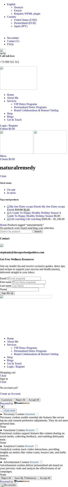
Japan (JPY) (20, 26)
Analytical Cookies (13, 446)
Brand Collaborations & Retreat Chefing (36, 110)
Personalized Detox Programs (30, 107)
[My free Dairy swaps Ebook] (24, 206)
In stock (11, 192)
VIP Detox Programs (25, 104)
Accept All (34, 400)
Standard (30, 414)
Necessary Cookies (14, 414)
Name (3, 289)
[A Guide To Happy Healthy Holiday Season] (33, 212)
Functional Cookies (14, 430)
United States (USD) (25, 19)
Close (3, 176)
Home (3, 224)
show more (9, 410)
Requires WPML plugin (27, 13)
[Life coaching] (16, 219)
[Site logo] (18, 88)
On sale (11, 189)
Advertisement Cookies (16, 462)
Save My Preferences (25, 478)
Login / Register (16, 366)
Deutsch (18, 7)
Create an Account (10, 393)
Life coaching (33, 219)
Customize (6, 400)
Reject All (20, 400)
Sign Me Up (7, 293)
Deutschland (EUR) (25, 23)
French (18, 10)
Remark (30, 430)
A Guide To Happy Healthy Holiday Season (34, 214)
